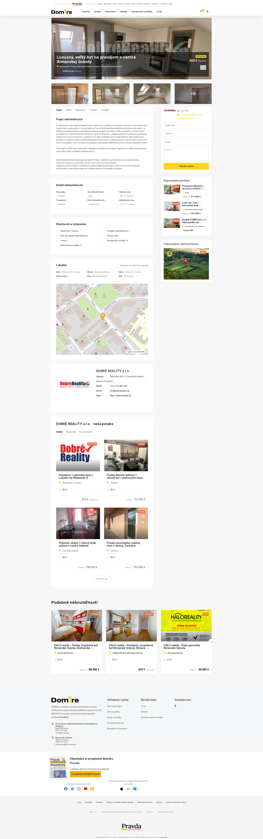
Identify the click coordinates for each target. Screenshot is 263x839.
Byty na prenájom (114, 706)
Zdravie (127, 4)
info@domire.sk (62, 733)
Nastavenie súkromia (165, 812)
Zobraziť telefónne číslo (192, 114)
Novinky (86, 11)
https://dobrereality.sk (120, 395)
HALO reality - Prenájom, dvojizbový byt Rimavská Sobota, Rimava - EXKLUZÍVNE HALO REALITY (131, 646)
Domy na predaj (114, 717)
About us (92, 812)
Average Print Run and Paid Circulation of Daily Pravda (122, 812)
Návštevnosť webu (144, 802)
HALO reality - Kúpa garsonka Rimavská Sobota (182, 646)
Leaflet (129, 352)
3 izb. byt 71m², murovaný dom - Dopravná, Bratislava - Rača (194, 207)
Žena (133, 4)
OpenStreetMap (140, 352)
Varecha (139, 4)
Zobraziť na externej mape (133, 265)
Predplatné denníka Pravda (85, 774)
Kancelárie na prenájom (117, 728)
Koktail (120, 4)
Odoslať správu (186, 166)
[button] (144, 322)
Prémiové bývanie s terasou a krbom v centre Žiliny (193, 189)
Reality (97, 11)
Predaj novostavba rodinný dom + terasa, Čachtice (123, 544)
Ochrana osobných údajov (152, 717)
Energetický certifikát (142, 11)
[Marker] (100, 313)
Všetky (59, 432)
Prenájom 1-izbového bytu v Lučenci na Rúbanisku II (76, 476)
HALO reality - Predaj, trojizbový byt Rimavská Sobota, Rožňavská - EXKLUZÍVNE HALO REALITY (76, 646)
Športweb (108, 4)
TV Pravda (163, 4)
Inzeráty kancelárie (186, 118)
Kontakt (105, 110)
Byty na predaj (113, 712)
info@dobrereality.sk (120, 391)
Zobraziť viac (102, 579)
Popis (59, 110)
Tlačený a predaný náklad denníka (120, 802)
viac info (163, 837)
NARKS (123, 11)
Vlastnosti (80, 110)
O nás (159, 11)
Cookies (150, 812)
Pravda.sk (64, 717)
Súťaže (159, 802)
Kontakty (88, 802)
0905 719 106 (61, 742)
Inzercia (99, 802)
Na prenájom (85, 432)
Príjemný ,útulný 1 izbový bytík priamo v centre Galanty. (77, 544)
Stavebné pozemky (115, 723)
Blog (170, 4)
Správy (100, 4)
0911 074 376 (61, 731)
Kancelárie (110, 11)
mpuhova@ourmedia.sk (65, 744)
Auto (115, 4)
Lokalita (93, 110)
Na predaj (71, 432)
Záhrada (147, 4)
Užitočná (154, 4)
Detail (69, 110)
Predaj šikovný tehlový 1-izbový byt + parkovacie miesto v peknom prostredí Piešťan (126, 476)
